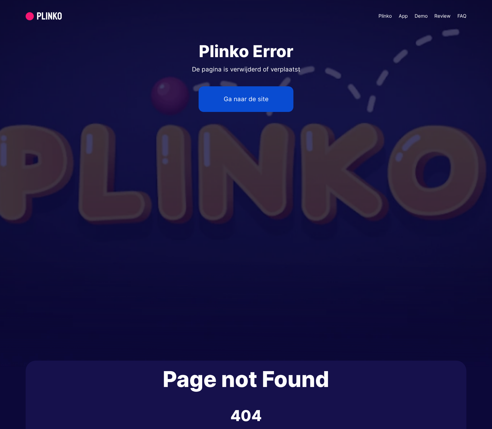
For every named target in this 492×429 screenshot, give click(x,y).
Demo (421, 16)
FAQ (461, 16)
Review (442, 16)
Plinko (385, 16)
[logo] (56, 16)
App (403, 16)
